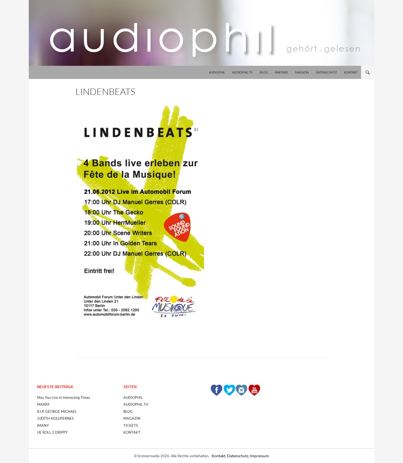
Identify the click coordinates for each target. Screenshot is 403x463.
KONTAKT (350, 72)
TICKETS (130, 425)
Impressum (259, 455)
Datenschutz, (238, 455)
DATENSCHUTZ (326, 72)
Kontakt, (219, 455)
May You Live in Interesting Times (63, 397)
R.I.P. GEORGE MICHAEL (57, 411)
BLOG (264, 72)
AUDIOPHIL (217, 72)
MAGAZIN (302, 72)
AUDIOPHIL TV (242, 72)
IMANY (43, 425)
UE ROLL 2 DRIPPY (52, 432)
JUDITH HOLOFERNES (55, 418)
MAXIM (43, 404)
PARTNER (281, 72)
